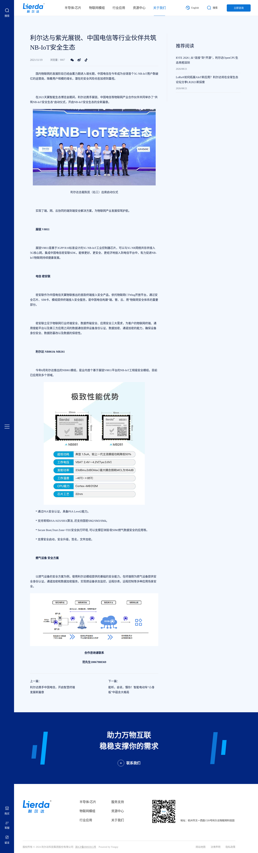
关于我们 (159, 8)
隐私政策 (230, 847)
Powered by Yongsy (108, 847)
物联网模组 (97, 8)
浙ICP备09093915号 (85, 847)
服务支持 (117, 802)
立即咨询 (239, 8)
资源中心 (139, 8)
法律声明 (215, 847)
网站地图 (201, 847)
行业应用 (119, 8)
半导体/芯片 (73, 8)
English (195, 7)
